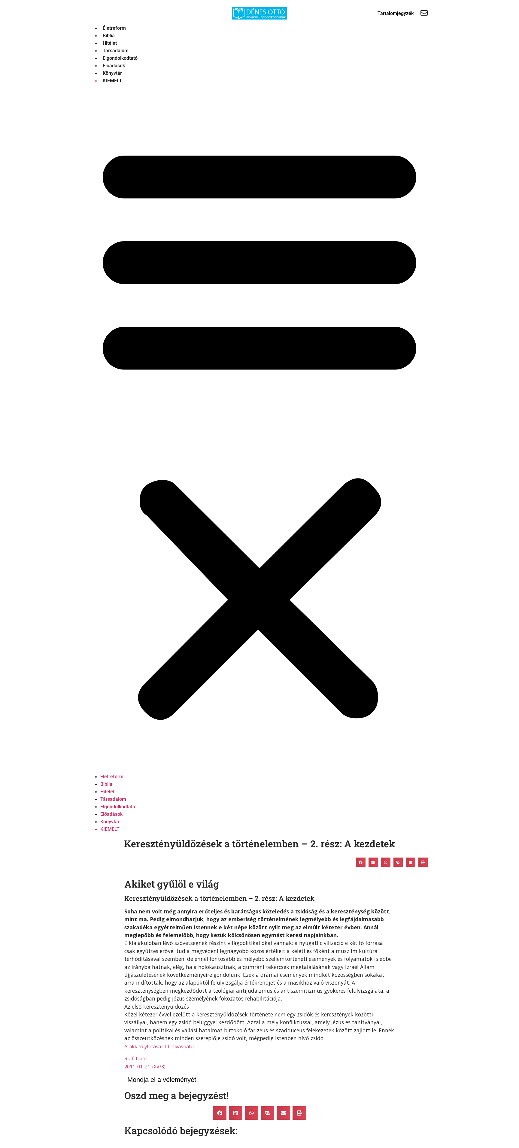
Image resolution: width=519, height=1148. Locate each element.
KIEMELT (112, 81)
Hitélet (110, 43)
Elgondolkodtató (120, 58)
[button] (259, 428)
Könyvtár (112, 73)
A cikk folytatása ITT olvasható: (159, 1046)
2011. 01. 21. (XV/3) (144, 1066)
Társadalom (116, 50)
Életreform (114, 28)
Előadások (114, 65)
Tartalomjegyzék (396, 13)
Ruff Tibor (135, 1058)
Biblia (109, 35)
